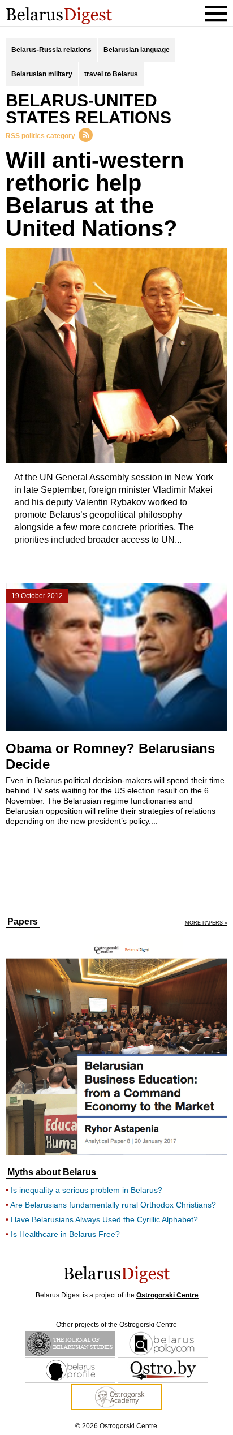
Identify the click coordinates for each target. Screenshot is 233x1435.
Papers (22, 921)
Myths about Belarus (51, 1172)
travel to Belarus (111, 74)
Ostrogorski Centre (167, 1295)
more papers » (206, 923)
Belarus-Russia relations (51, 50)
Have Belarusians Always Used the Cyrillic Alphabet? (104, 1219)
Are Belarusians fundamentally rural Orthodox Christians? (113, 1204)
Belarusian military (41, 74)
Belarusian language (136, 50)
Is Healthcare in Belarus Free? (65, 1234)
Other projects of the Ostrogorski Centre (116, 1324)
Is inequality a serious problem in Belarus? (86, 1190)
